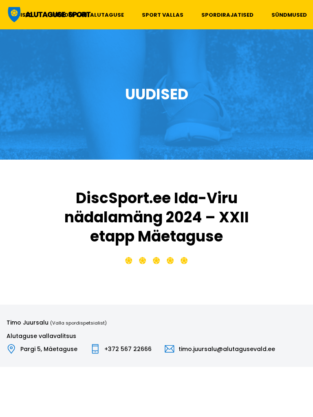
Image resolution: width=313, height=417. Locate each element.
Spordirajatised (227, 15)
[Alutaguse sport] (48, 15)
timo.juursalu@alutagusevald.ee (227, 349)
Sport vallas (162, 15)
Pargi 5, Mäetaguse (48, 349)
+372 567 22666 (128, 349)
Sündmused (289, 15)
